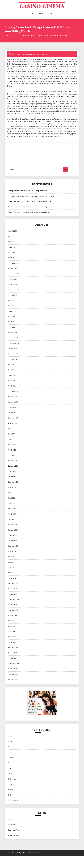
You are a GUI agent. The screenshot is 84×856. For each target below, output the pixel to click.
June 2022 (11, 498)
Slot (9, 795)
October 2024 (12, 348)
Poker (10, 784)
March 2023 (12, 450)
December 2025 (13, 274)
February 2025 (13, 327)
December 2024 (13, 338)
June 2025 (11, 306)
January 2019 (12, 679)
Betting (50, 14)
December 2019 (13, 658)
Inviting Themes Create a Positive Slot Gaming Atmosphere (27, 191)
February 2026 (13, 263)
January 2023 (12, 460)
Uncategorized (13, 800)
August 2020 (12, 615)
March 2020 (12, 642)
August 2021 (12, 551)
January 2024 (12, 396)
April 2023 (11, 444)
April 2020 (11, 637)
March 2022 (12, 514)
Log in (10, 819)
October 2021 (12, 541)
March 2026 (12, 258)
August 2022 (12, 487)
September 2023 (13, 418)
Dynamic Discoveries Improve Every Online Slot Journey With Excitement (31, 212)
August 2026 (12, 231)
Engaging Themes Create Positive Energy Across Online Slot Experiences (32, 196)
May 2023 (11, 439)
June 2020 (11, 626)
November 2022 (13, 471)
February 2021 (13, 583)
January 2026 (12, 268)
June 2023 (11, 434)
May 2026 (11, 247)
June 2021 (11, 562)
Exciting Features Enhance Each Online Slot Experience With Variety (30, 201)
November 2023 (13, 407)
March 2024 (12, 386)
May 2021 (11, 567)
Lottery (10, 773)
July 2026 (11, 236)
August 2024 (12, 359)
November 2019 (13, 663)
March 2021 (12, 578)
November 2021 (13, 535)
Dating (10, 752)
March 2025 (12, 322)
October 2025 (12, 284)
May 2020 (11, 631)
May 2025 (11, 311)
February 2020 (13, 647)
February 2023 (13, 455)
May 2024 (11, 375)
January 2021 (12, 589)
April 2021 (11, 573)
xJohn (12, 54)
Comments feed (13, 830)
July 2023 (11, 428)
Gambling (11, 757)
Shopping (11, 789)
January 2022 (12, 525)
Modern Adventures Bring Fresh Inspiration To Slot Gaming (27, 207)
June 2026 (11, 242)
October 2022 (12, 477)
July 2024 (11, 364)
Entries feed (12, 824)
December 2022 (13, 466)
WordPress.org (13, 835)
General (10, 763)
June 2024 (11, 370)
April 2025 (11, 316)
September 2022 (13, 482)
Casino (41, 14)
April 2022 (11, 508)
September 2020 (13, 610)
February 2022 (13, 519)
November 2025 (13, 279)
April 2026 (11, 252)
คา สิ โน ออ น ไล (34, 121)
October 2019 (12, 669)
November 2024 (13, 343)
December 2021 (13, 530)
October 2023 (12, 412)
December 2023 (13, 402)
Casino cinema (42, 5)
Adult (33, 14)
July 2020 (11, 621)
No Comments (43, 54)
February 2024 (13, 391)
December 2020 (13, 594)
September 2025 (13, 290)
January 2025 (12, 332)
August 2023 (12, 423)
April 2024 (11, 380)
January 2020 (12, 653)
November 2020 (13, 599)
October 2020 (12, 605)
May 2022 (11, 503)
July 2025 (11, 300)
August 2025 (12, 295)
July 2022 (11, 492)
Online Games (12, 779)
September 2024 (13, 354)
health (10, 768)
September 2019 (13, 674)
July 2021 (11, 557)
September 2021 (13, 546)
